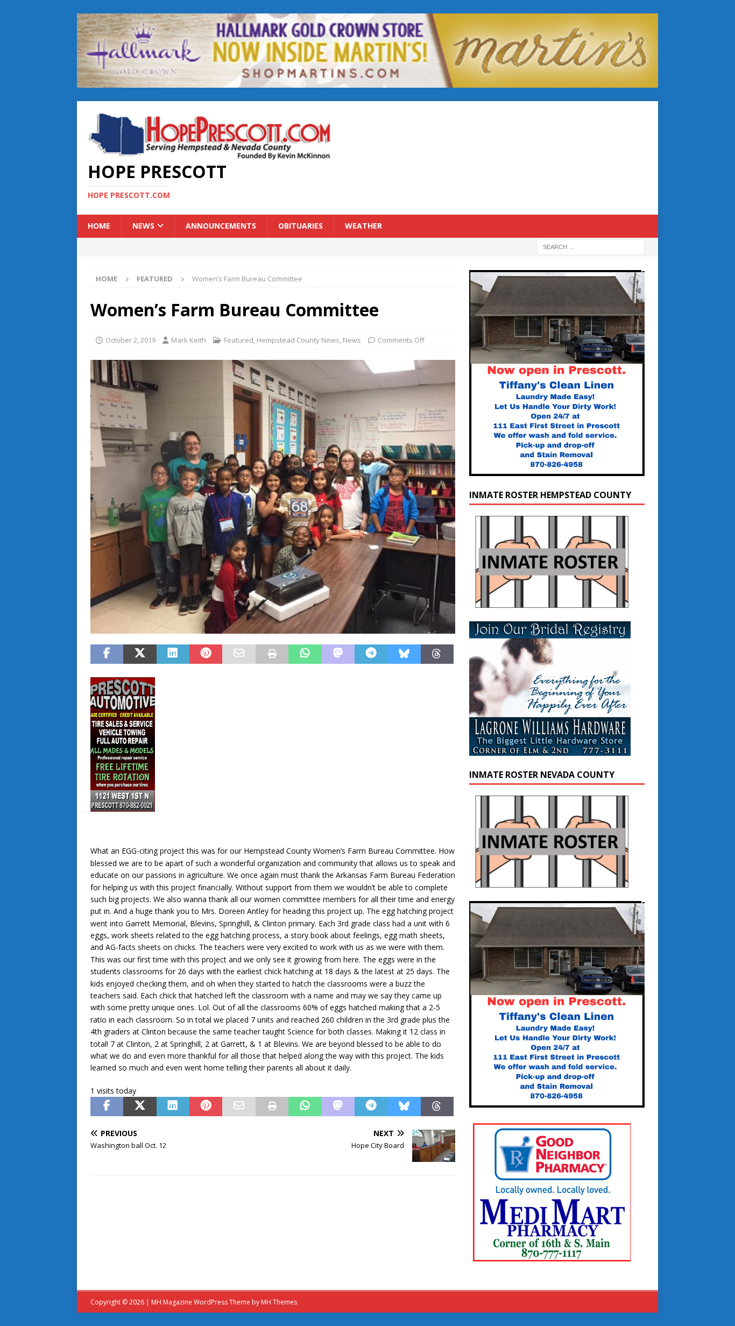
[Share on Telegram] (371, 654)
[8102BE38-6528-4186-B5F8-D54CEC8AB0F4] (122, 805)
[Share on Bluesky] (403, 654)
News (143, 226)
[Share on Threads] (437, 654)
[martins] (367, 81)
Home (99, 226)
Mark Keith (188, 340)
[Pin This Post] (205, 654)
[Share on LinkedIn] (173, 654)
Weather (363, 226)
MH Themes (279, 1302)
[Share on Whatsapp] (304, 654)
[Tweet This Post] (139, 654)
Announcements (221, 226)
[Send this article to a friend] (238, 654)
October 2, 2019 (130, 340)
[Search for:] (591, 246)
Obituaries (300, 226)
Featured (238, 340)
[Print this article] (272, 654)
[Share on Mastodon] (338, 654)
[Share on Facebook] (106, 654)
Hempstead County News (298, 340)
